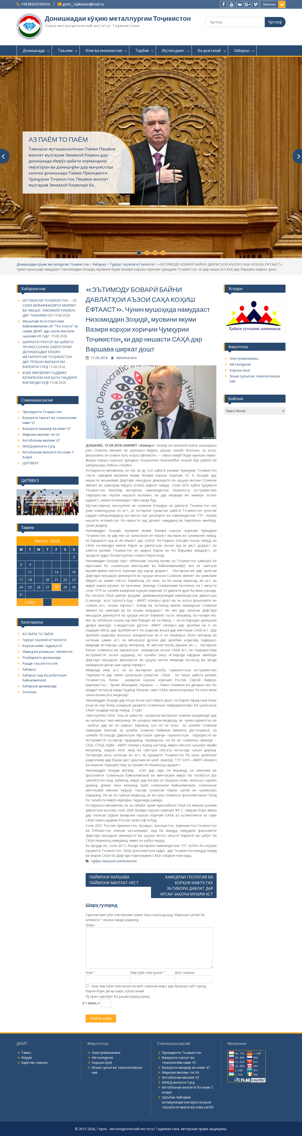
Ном (90, 888)
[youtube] (231, 4)
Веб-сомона (184, 888)
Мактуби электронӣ (147, 888)
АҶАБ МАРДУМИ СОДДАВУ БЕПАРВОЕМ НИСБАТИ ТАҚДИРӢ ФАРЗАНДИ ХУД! (49, 293)
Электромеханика (244, 274)
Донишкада (34, 50)
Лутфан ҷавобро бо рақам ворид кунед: (118, 912)
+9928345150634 (35, 4)
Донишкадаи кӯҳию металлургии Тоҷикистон (118, 18)
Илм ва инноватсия (104, 50)
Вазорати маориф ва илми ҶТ (46, 344)
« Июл (30, 518)
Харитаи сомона (34, 978)
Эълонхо (29, 607)
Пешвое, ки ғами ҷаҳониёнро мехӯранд (73, 112)
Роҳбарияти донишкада (41, 573)
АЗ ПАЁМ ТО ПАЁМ (37, 549)
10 (21, 488)
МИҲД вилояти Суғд (38, 362)
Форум (26, 973)
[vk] (239, 4)
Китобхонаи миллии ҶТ (41, 356)
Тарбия (142, 50)
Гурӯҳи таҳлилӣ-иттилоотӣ (132, 180)
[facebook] (223, 4)
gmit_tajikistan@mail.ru (83, 4)
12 (39, 488)
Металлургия (240, 280)
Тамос (26, 968)
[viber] (255, 4)
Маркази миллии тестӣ (40, 350)
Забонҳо (269, 4)
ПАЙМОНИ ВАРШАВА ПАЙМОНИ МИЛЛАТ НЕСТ (114, 795)
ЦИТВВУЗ (30, 378)
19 (39, 495)
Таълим (65, 50)
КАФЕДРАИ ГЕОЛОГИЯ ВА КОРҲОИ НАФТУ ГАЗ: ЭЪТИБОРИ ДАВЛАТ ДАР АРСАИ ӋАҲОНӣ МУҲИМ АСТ (186, 801)
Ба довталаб (209, 50)
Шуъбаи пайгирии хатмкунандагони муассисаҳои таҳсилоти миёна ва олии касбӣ (188, 1018)
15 (65, 488)
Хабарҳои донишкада (39, 602)
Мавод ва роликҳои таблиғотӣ (47, 567)
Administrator (126, 273)
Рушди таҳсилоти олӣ (40, 579)
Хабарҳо (241, 50)
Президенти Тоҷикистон (42, 327)
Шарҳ (90, 840)
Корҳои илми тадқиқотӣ (42, 561)
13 (47, 488)
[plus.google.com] (247, 4)
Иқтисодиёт (173, 50)
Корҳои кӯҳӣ (240, 286)
